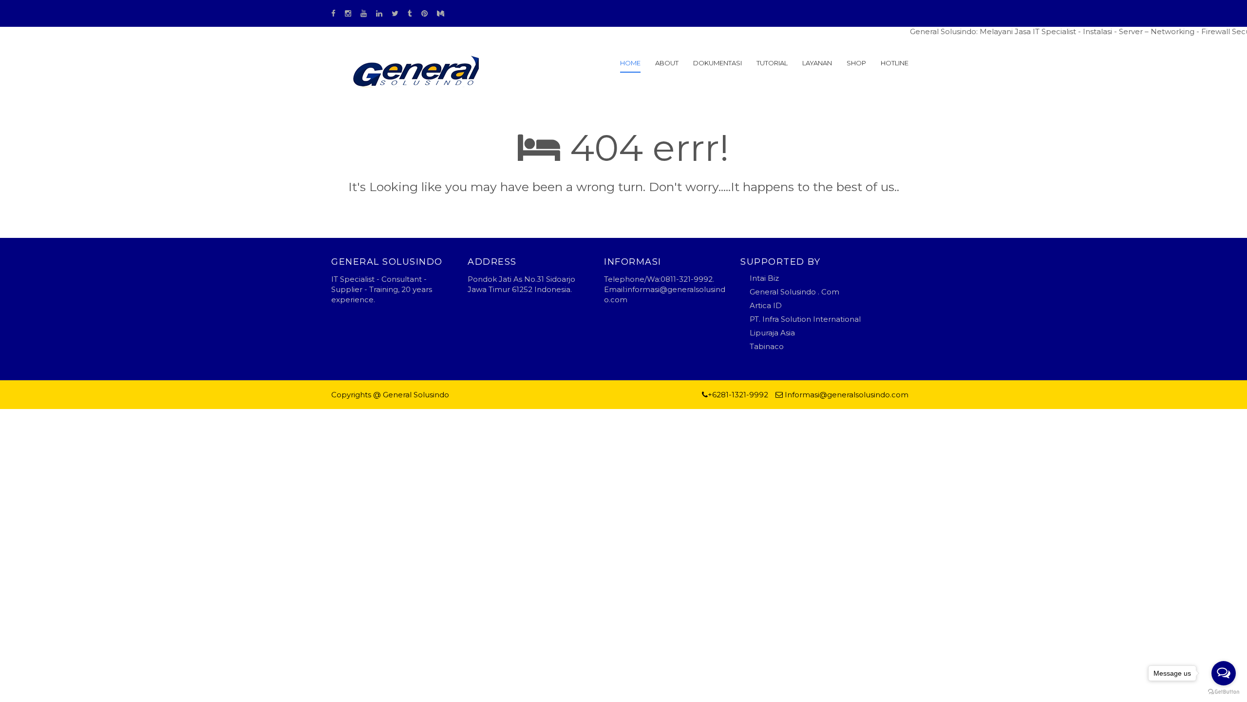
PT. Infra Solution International (805, 319)
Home (630, 63)
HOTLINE (894, 63)
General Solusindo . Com (794, 291)
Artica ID (766, 305)
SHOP (856, 63)
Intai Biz (764, 278)
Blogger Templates (487, 394)
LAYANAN (817, 63)
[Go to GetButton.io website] (1223, 692)
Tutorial (772, 63)
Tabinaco (767, 346)
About (667, 63)
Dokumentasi (717, 63)
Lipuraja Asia (772, 332)
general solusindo (555, 394)
